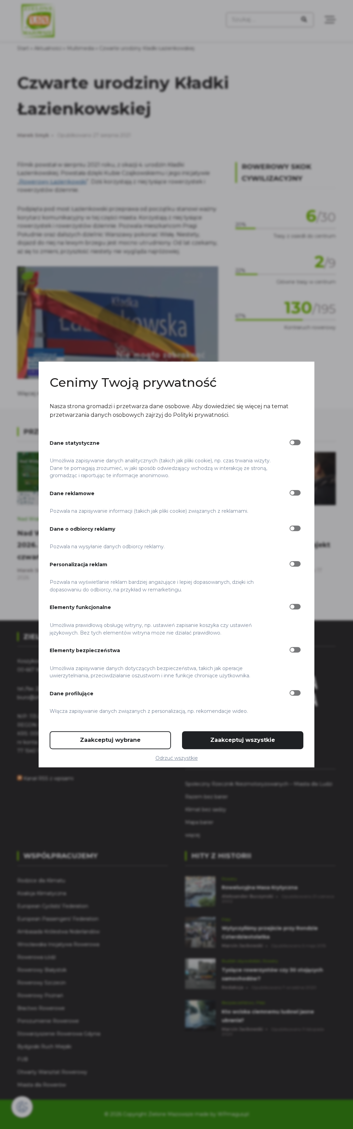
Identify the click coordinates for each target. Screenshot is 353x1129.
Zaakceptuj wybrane (110, 740)
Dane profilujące (71, 693)
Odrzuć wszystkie (176, 758)
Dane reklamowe (72, 493)
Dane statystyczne (75, 443)
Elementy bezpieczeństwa (85, 650)
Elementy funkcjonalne (80, 608)
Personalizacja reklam (78, 564)
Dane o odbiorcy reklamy (82, 529)
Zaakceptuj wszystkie (242, 740)
